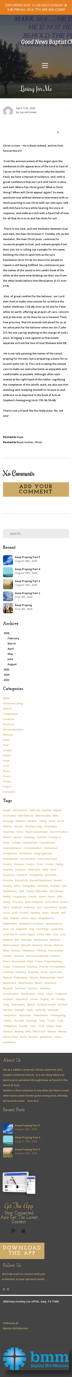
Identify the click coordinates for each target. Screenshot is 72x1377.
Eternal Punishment (41, 880)
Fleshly (7, 896)
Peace (7, 776)
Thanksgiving (58, 1015)
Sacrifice (33, 988)
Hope (20, 437)
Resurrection (25, 442)
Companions (10, 853)
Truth (41, 1026)
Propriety (33, 972)
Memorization (11, 945)
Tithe (42, 1020)
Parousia (19, 956)
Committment (47, 842)
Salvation (9, 792)
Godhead (16, 907)
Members (55, 939)
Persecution (18, 961)
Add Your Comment (36, 489)
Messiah (25, 945)
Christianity (50, 826)
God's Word (51, 902)
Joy (12, 929)
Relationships (47, 977)
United (50, 1026)
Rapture (7, 977)
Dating (59, 864)
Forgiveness (19, 896)
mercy (58, 1037)
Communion (50, 848)
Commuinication (12, 848)
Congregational (43, 853)
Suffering (40, 1010)
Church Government (36, 832)
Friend (42, 896)
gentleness (46, 1037)
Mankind (8, 939)
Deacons (8, 869)
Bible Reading (43, 815)
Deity (45, 869)
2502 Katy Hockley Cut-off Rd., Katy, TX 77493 (31, 1301)
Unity (59, 1026)
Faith (6, 740)
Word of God (10, 1037)
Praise (7, 781)
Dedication (34, 869)
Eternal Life (21, 880)
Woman (62, 1031)
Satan (40, 993)
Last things (42, 929)
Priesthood (18, 966)
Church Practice (58, 832)
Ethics (17, 885)
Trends (51, 1020)
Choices (18, 826)
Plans (30, 961)
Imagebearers (46, 918)
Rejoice (34, 977)
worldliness (9, 1042)
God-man (17, 902)
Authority (34, 810)
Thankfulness (40, 1015)
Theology (31, 1020)
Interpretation (54, 923)
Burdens (32, 821)
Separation (21, 999)
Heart (45, 912)
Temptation (10, 1015)
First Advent (56, 891)
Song (6, 1004)
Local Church (10, 934)
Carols (60, 821)
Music (6, 771)
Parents (7, 956)
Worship (33, 1037)
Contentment (10, 859)
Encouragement (13, 729)
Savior (49, 993)
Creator (30, 864)
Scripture (8, 999)
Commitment (29, 842)
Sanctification (11, 993)
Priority (43, 966)
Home (7, 755)
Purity (44, 972)
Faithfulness (10, 891)
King (31, 929)
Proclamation (57, 966)
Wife (28, 1031)
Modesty (37, 945)
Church (7, 708)
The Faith (18, 1020)
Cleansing (29, 837)
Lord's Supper (27, 934)
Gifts (60, 896)
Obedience (28, 950)
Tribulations (10, 1026)
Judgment (21, 929)
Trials (60, 1020)
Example (55, 885)
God (5, 745)
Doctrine (8, 724)
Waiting (19, 1031)
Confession (25, 853)
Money (48, 945)
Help (5, 918)
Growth (24, 912)
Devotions (9, 875)
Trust (33, 1026)
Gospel (7, 750)
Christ (38, 442)
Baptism (46, 810)
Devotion (22, 875)
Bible (6, 698)
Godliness (29, 907)
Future (51, 896)
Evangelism (29, 885)
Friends (32, 896)
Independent (10, 923)
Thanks (7, 1020)
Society (60, 999)
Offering (41, 950)
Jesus (6, 929)
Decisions (20, 869)
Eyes (64, 885)
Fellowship (42, 891)
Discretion (51, 875)
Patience (55, 956)
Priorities (32, 966)
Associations (20, 810)
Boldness (21, 821)
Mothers (58, 945)
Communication (33, 848)
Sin (52, 999)
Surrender (53, 1010)
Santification (28, 993)
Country (7, 864)
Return (39, 983)
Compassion (10, 714)
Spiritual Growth (46, 1004)
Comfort (42, 837)
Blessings (8, 821)
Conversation (27, 859)
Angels (7, 810)
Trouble (23, 1026)
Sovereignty (18, 1004)
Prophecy (21, 972)
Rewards (8, 988)
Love (6, 766)
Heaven (55, 912)
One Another (55, 950)
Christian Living (13, 703)
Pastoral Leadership (37, 956)
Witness (51, 1031)
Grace (6, 912)
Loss (55, 934)
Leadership (57, 929)
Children (7, 826)
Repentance (9, 983)
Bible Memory (26, 815)
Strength (19, 1010)
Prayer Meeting (53, 961)
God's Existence (34, 902)
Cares (52, 821)
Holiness (15, 918)
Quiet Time (55, 972)
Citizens (17, 837)
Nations (15, 950)
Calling (43, 821)
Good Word (50, 907)
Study (30, 1010)
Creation (8, 719)
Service (34, 999)
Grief (15, 912)
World (23, 1037)
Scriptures (61, 993)
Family (30, 891)
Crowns (49, 864)
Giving (6, 902)
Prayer (7, 786)
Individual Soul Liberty (31, 923)
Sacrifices (20, 988)
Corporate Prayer (47, 859)
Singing (44, 999)
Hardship (35, 912)
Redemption (21, 977)
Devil (53, 869)
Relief (60, 977)
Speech (31, 1004)
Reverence (50, 983)
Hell (63, 912)
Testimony (25, 1015)
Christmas (8, 832)
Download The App (22, 1250)
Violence (8, 1031)
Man (17, 939)
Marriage (26, 939)
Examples (43, 885)
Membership (41, 939)
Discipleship (36, 875)
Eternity (8, 734)
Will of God (39, 1031)
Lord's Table (44, 934)
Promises (8, 972)
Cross (40, 864)
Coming (16, 842)
